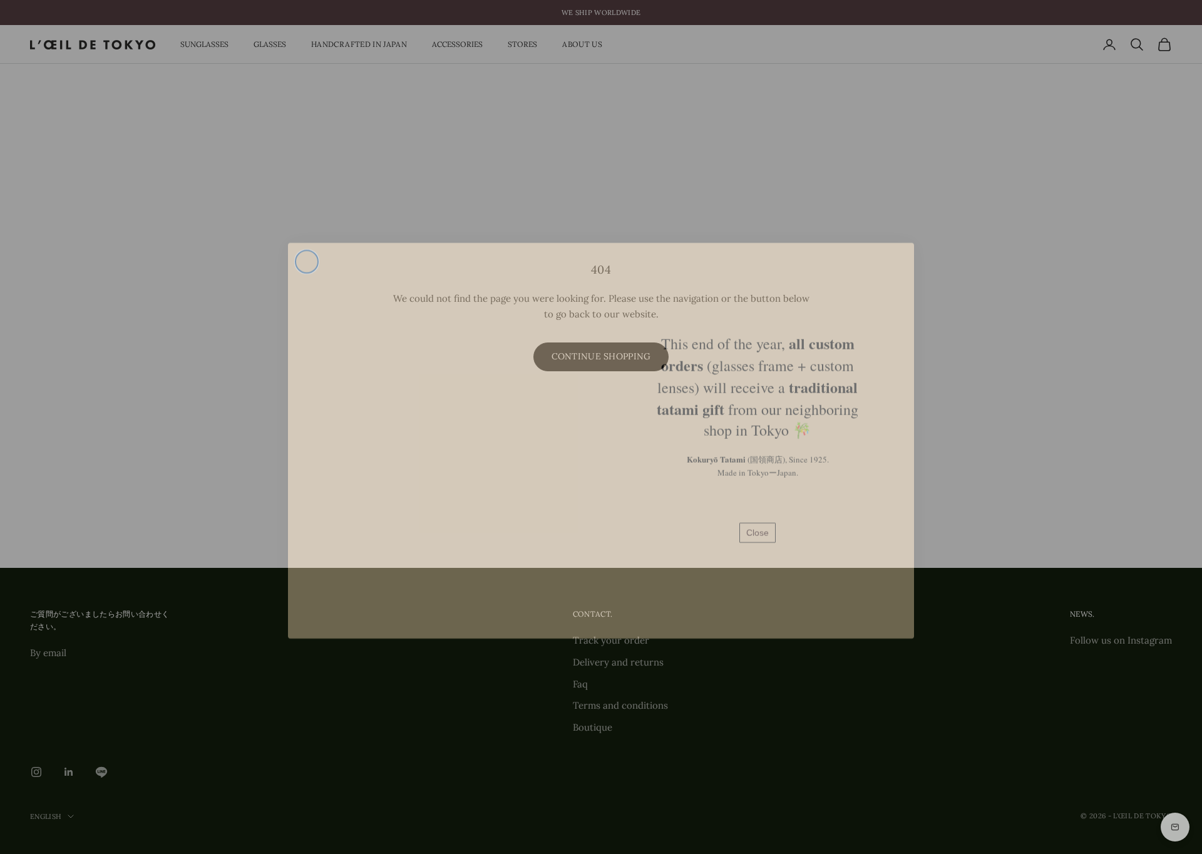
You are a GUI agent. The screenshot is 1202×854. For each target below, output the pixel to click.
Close (757, 519)
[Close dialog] (306, 248)
